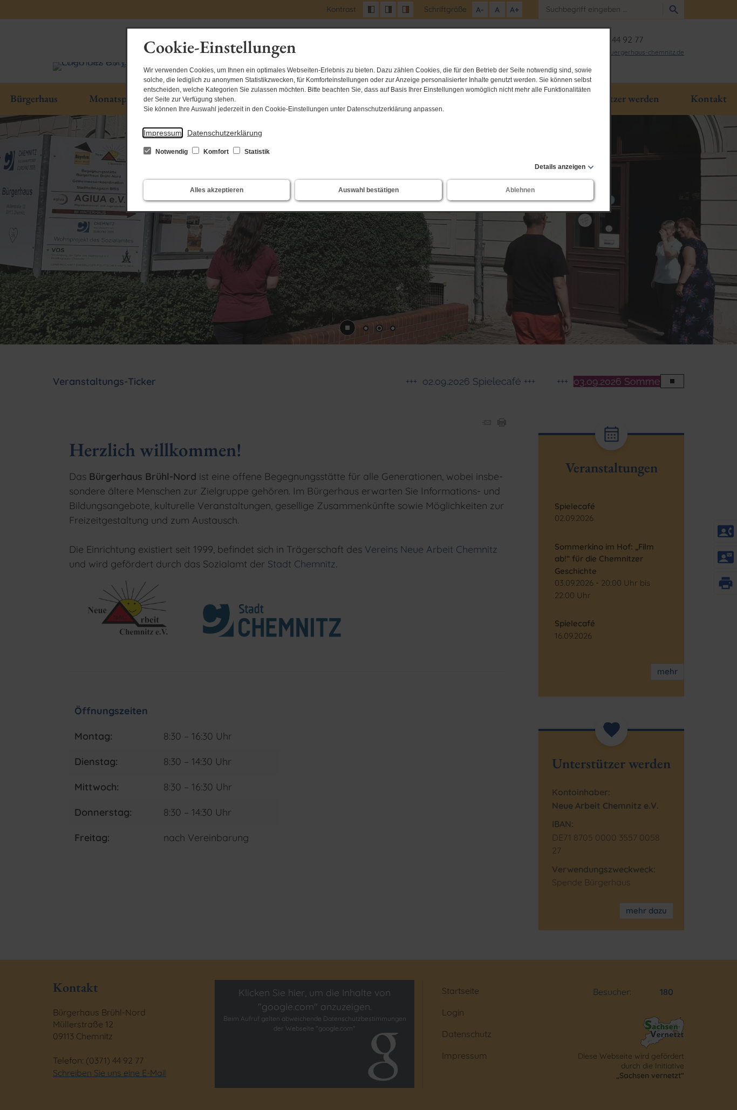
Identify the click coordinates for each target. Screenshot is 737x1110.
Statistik (256, 151)
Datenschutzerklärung (224, 132)
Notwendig (171, 151)
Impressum (163, 132)
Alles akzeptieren (216, 190)
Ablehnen (520, 190)
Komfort (216, 151)
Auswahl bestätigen (368, 190)
